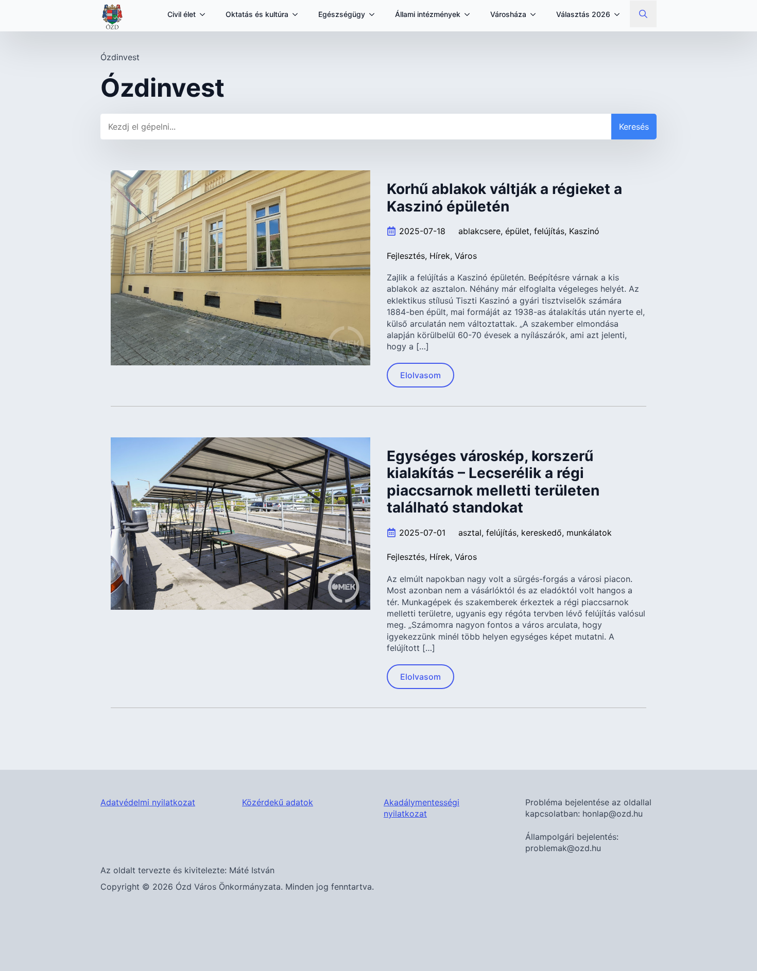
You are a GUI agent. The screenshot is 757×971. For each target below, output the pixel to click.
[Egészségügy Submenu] (375, 14)
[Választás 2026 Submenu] (620, 14)
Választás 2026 (583, 14)
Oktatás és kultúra (257, 14)
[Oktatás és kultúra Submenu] (298, 14)
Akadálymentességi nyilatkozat (421, 808)
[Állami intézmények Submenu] (470, 14)
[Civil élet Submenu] (205, 14)
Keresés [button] (634, 126)
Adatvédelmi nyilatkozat (147, 802)
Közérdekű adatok (277, 802)
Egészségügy (341, 14)
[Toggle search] (643, 14)
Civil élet (181, 14)
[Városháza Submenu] (536, 14)
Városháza (508, 14)
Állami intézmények (427, 14)
